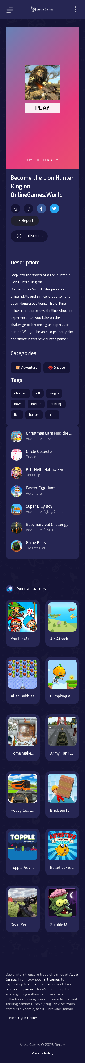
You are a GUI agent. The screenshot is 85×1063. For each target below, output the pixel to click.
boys (18, 404)
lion (17, 414)
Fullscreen (34, 235)
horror (36, 404)
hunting (56, 404)
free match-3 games (40, 984)
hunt (52, 414)
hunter (34, 414)
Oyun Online (27, 1018)
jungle (54, 393)
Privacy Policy (42, 1053)
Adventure (29, 367)
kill (38, 393)
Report (27, 220)
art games (52, 979)
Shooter (60, 367)
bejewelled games (20, 989)
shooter (20, 393)
